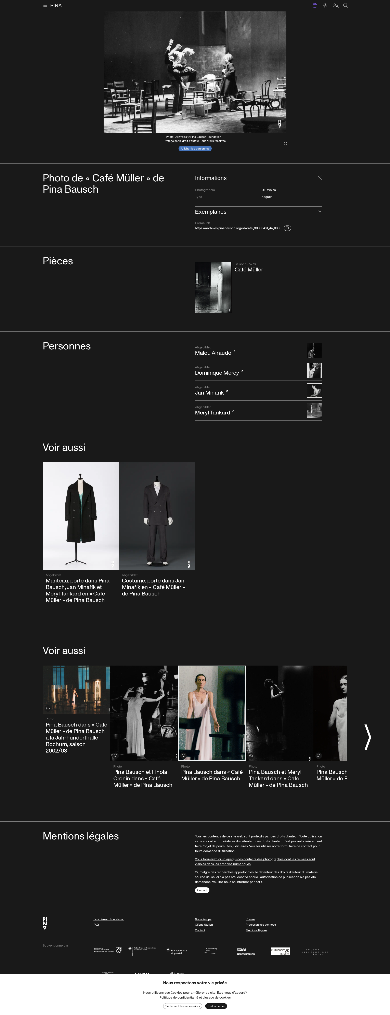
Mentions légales (256, 930)
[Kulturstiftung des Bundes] (280, 951)
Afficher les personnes (195, 148)
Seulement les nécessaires (182, 1006)
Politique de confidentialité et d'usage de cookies (195, 997)
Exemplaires (210, 212)
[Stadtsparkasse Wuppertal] (176, 951)
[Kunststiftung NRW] (211, 951)
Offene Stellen (204, 925)
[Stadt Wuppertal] (246, 951)
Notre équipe (203, 919)
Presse (250, 919)
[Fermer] (320, 178)
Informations (211, 178)
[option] (195, 72)
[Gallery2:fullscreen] (283, 143)
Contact (202, 890)
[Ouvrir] (320, 212)
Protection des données (261, 925)
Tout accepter (216, 1006)
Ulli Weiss (269, 190)
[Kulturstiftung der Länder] (315, 951)
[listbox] (195, 72)
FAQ (96, 925)
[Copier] (287, 228)
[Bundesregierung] (142, 951)
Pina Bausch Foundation (108, 919)
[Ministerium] (107, 951)
